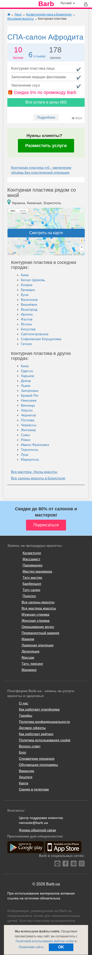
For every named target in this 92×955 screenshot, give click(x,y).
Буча (24, 295)
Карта (23, 783)
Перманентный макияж (40, 633)
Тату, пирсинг (32, 664)
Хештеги (25, 777)
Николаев (28, 400)
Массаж (28, 657)
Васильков (29, 300)
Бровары (28, 290)
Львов (25, 386)
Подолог (29, 596)
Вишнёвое (29, 304)
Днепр (26, 381)
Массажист (31, 559)
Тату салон (31, 590)
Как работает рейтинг (36, 734)
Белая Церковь (33, 280)
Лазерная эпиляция (37, 645)
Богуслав (28, 329)
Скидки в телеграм (34, 789)
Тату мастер (32, 577)
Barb (46, 3)
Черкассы (28, 425)
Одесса (27, 371)
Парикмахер (32, 565)
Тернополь (29, 450)
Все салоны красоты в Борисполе (38, 478)
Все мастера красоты (39, 608)
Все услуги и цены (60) (46, 102)
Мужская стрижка (35, 614)
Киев (24, 275)
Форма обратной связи (37, 830)
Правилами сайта (31, 947)
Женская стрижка (36, 620)
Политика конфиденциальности (44, 722)
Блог (22, 752)
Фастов (26, 319)
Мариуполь (30, 459)
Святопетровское (35, 334)
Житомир (28, 430)
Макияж (28, 639)
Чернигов (28, 415)
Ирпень (27, 314)
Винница (28, 405)
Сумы (25, 435)
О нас (23, 703)
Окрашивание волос (38, 627)
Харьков (27, 376)
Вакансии (26, 771)
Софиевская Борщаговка (41, 339)
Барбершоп (32, 584)
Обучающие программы (38, 765)
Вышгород (29, 309)
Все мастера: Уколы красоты (34, 472)
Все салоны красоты (38, 602)
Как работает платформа (39, 709)
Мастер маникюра (37, 571)
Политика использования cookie (44, 740)
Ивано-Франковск (35, 445)
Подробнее (46, 117)
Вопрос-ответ (29, 746)
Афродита (45, 37)
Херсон (27, 410)
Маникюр (29, 670)
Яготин (26, 324)
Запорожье (30, 391)
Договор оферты (32, 728)
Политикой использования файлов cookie (45, 941)
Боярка (26, 285)
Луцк (24, 454)
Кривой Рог (30, 395)
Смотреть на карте (46, 233)
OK (61, 947)
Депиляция (30, 651)
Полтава (27, 420)
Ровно (25, 440)
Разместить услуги (46, 145)
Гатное (26, 344)
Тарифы (25, 715)
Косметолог (32, 553)
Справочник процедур (36, 758)
